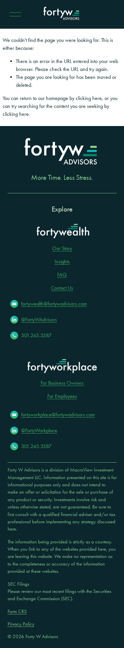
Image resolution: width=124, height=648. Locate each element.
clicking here (89, 98)
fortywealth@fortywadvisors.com (54, 304)
